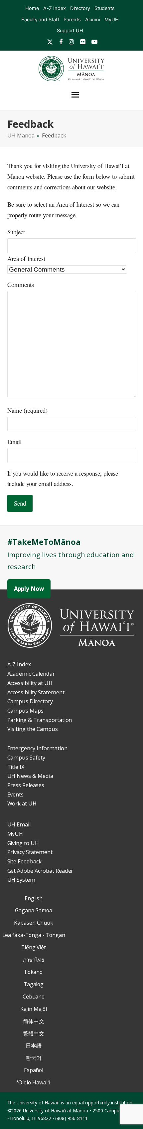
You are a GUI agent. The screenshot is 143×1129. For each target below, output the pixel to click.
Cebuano (34, 996)
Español (34, 1070)
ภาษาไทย (34, 959)
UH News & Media (30, 776)
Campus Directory (30, 701)
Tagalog (34, 984)
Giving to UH (23, 843)
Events (15, 794)
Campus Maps (25, 710)
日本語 (34, 1045)
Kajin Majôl (33, 1009)
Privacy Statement (30, 852)
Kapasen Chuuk (33, 922)
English (34, 898)
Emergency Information (37, 748)
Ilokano (34, 972)
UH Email (19, 824)
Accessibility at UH (30, 683)
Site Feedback (24, 861)
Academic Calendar (31, 673)
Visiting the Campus (32, 729)
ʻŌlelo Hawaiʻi (33, 1082)
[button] (85, 95)
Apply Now (29, 588)
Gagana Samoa (33, 910)
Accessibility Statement (36, 692)
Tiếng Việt (33, 947)
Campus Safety (26, 757)
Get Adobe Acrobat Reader (40, 870)
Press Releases (25, 785)
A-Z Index (19, 664)
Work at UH (22, 803)
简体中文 (33, 1021)
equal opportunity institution (102, 1102)
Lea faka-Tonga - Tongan (33, 935)
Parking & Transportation (39, 720)
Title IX (16, 767)
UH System (21, 879)
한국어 (34, 1057)
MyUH (15, 833)
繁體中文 (33, 1033)
